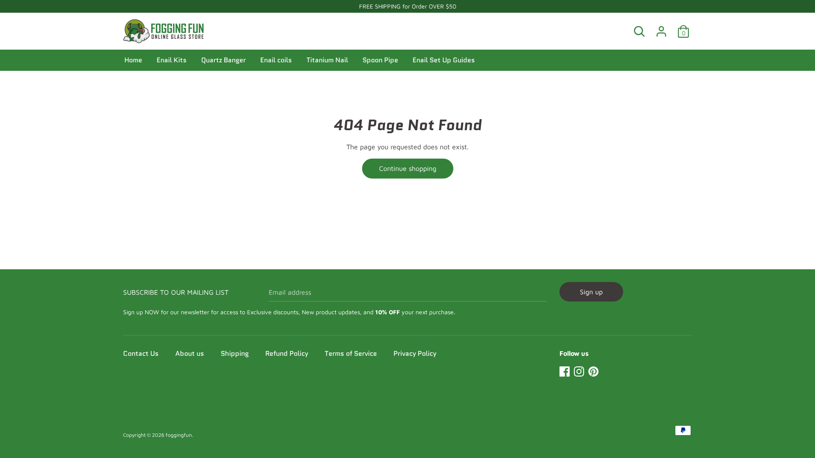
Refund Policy (286, 353)
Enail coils (276, 60)
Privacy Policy (414, 353)
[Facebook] (564, 370)
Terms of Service (351, 353)
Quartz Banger (223, 60)
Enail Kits (172, 60)
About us (189, 353)
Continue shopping (407, 168)
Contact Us (141, 353)
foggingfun (179, 435)
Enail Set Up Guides (444, 60)
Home (133, 60)
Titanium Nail (327, 60)
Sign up (591, 292)
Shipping (235, 353)
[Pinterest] (593, 370)
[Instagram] (579, 370)
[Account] (661, 28)
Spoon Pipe (380, 60)
